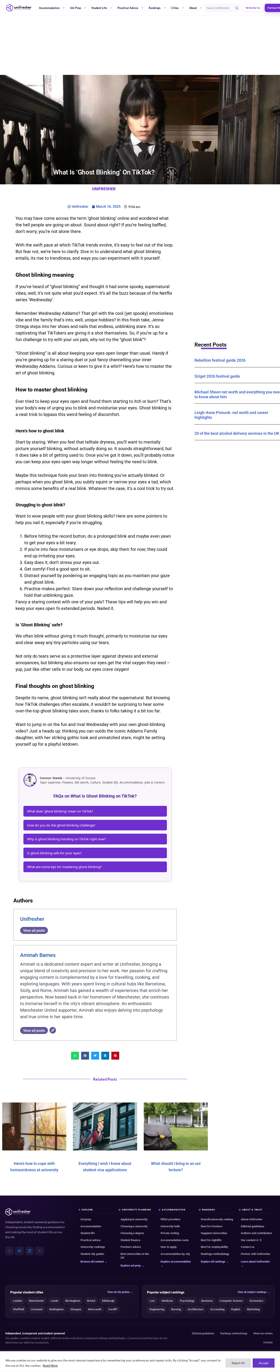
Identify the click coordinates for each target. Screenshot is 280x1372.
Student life (87, 1233)
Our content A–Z (251, 1240)
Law (152, 1300)
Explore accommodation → (176, 1263)
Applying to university (134, 1219)
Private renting (170, 1233)
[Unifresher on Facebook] (19, 1251)
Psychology (187, 1300)
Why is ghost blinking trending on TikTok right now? (66, 839)
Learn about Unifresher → (255, 1263)
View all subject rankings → (254, 1292)
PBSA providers (170, 1219)
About (193, 8)
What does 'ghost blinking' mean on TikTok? (60, 811)
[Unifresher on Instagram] (9, 1251)
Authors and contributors (256, 1233)
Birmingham (72, 1300)
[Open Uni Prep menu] (85, 8)
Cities (175, 8)
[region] (140, 1361)
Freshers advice (131, 1247)
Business (207, 1300)
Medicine (167, 1300)
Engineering (157, 1309)
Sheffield (18, 1309)
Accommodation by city (175, 1254)
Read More (50, 1365)
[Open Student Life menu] (111, 8)
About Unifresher (251, 1219)
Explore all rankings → (215, 1261)
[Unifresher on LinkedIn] (29, 1251)
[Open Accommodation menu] (64, 8)
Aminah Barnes (38, 955)
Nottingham (56, 1309)
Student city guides (92, 1254)
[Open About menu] (201, 8)
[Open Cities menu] (183, 8)
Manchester (36, 1300)
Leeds (54, 1300)
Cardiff (112, 1309)
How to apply (169, 1247)
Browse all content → (93, 1261)
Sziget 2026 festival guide (217, 376)
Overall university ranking (217, 1219)
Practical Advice (127, 8)
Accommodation (49, 8)
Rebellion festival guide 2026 (219, 360)
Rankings (155, 8)
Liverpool (36, 1309)
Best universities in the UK (135, 1255)
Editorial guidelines (252, 1226)
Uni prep (85, 1219)
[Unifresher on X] (39, 1251)
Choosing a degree (132, 1233)
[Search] (237, 8)
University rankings (92, 1247)
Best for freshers (211, 1226)
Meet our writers (263, 1333)
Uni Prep (75, 8)
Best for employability (214, 1247)
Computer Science (231, 1300)
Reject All (238, 1363)
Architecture (195, 1309)
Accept (263, 1363)
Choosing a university (134, 1226)
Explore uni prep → (132, 1265)
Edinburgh (108, 1300)
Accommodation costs (175, 1240)
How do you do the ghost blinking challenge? (61, 825)
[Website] (52, 1030)
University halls (170, 1226)
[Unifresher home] (18, 1212)
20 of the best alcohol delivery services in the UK (236, 433)
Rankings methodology (215, 1254)
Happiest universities (214, 1233)
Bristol (91, 1300)
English (235, 1309)
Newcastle (95, 1309)
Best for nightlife (211, 1240)
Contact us (247, 1247)
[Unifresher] (19, 8)
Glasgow (75, 1309)
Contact (268, 1342)
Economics (256, 1300)
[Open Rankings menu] (165, 8)
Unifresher (32, 919)
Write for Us (253, 7)
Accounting (217, 1309)
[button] (75, 1056)
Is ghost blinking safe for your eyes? (54, 853)
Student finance (130, 1240)
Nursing (176, 1309)
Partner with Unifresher (255, 1254)
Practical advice (90, 1240)
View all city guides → (120, 1292)
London (17, 1300)
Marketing (253, 1309)
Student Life (99, 8)
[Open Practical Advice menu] (142, 8)
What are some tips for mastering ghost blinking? (64, 867)
